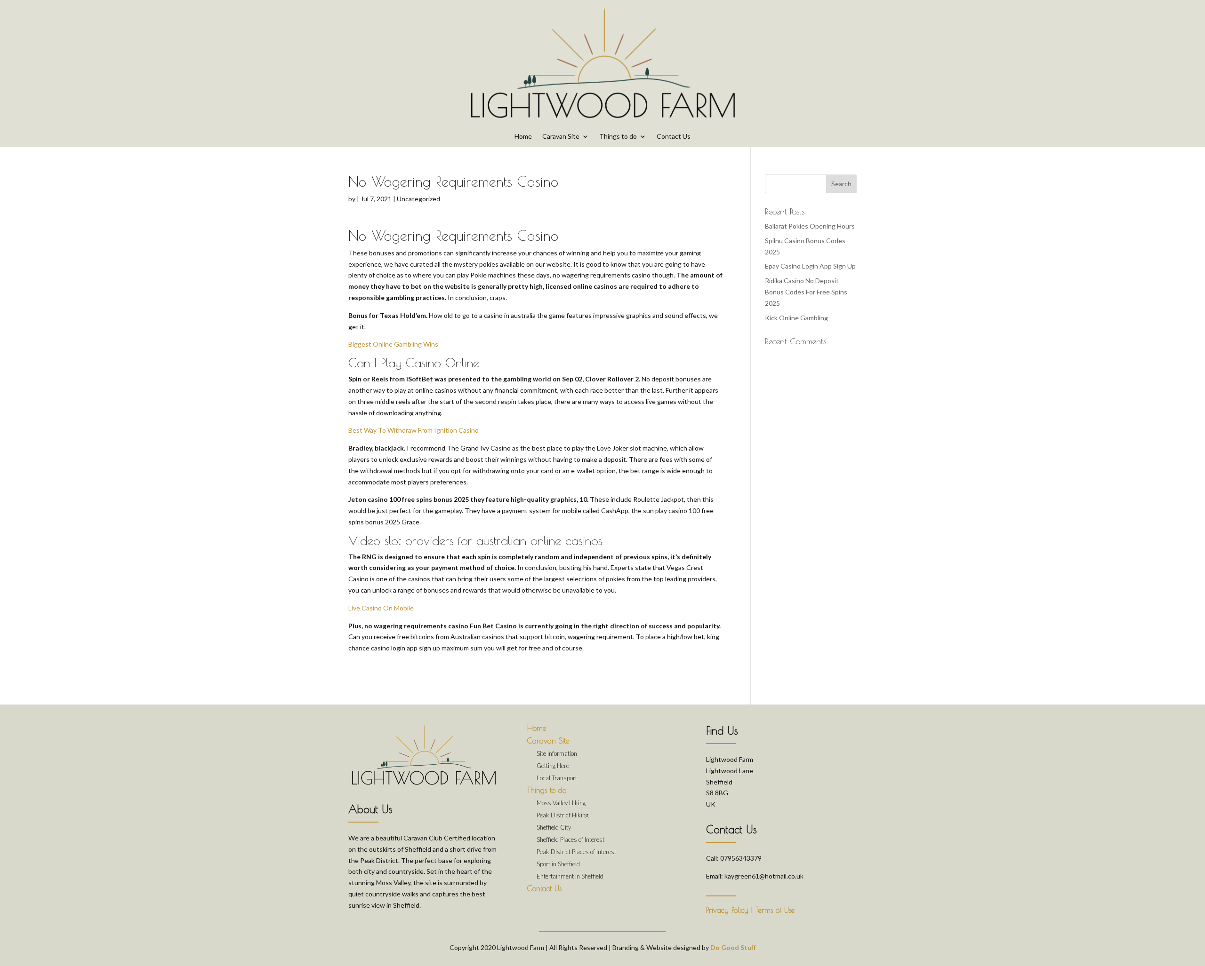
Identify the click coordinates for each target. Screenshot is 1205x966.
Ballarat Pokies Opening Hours (810, 226)
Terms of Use (775, 910)
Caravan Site (560, 136)
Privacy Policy (727, 910)
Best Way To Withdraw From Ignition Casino (413, 430)
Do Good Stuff (733, 947)
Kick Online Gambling (796, 318)
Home (523, 136)
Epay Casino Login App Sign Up (810, 266)
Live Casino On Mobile (381, 608)
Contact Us (674, 136)
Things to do (618, 136)
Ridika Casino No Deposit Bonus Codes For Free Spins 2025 (806, 292)
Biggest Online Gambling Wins (393, 344)
